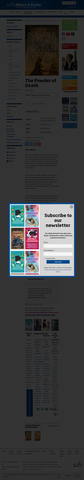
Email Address (49, 250)
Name (46, 242)
